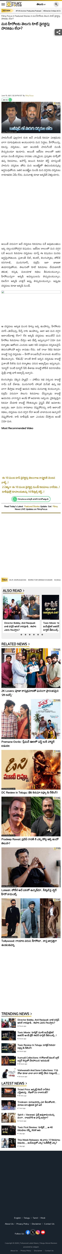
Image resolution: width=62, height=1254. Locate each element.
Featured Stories (22, 16)
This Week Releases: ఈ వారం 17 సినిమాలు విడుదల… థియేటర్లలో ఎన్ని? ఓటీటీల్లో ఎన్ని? (39, 1141)
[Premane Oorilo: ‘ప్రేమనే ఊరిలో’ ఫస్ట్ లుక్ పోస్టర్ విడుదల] (31, 719)
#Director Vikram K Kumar (40, 579)
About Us (9, 1224)
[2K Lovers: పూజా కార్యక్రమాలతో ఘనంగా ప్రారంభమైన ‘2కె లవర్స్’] (31, 668)
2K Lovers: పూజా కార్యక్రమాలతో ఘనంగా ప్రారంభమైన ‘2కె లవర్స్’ (30, 693)
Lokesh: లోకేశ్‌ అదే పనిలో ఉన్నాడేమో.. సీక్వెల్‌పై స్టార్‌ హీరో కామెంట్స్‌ (29, 892)
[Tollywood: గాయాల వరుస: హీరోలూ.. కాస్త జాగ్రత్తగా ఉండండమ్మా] (31, 918)
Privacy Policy (22, 1224)
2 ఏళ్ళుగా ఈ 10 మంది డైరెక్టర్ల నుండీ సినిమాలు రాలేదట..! (31, 487)
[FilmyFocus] (14, 4)
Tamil (35, 1218)
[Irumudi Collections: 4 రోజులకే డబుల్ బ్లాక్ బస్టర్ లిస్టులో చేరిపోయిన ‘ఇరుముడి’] (8, 1061)
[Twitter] (33, 1232)
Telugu (27, 1218)
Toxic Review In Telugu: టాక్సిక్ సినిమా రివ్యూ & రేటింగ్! (37, 1046)
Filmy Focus (6, 16)
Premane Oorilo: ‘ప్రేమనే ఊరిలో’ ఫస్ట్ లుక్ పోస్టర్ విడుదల (28, 743)
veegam (36, 1247)
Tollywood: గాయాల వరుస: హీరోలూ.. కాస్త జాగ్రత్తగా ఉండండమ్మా (29, 943)
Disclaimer (36, 1224)
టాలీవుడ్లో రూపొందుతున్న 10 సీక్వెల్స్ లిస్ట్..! (23, 491)
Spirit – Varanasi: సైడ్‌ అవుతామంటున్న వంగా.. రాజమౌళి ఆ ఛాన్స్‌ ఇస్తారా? (36, 1116)
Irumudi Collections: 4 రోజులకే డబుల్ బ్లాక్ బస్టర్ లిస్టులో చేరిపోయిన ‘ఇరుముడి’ (38, 1059)
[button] (21, 634)
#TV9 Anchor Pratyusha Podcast (28, 11)
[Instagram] (38, 1232)
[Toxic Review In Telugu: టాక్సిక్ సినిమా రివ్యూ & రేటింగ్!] (8, 1048)
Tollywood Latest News (29, 1243)
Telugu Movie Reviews (48, 1243)
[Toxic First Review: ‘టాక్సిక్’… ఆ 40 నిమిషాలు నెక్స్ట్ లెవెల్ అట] (8, 1130)
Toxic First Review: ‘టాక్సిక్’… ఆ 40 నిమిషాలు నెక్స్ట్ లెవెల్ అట (35, 1128)
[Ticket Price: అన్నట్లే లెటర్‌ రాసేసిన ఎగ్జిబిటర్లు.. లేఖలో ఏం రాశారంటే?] (8, 1092)
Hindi (43, 1218)
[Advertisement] (31, 63)
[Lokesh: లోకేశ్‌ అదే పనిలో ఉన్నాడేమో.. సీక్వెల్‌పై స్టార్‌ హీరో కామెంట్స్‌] (31, 867)
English (17, 1218)
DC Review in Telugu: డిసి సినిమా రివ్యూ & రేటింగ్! (29, 792)
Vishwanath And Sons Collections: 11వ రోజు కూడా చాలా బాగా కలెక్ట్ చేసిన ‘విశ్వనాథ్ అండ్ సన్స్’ (38, 1073)
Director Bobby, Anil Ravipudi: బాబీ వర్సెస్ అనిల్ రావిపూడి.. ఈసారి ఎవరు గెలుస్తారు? (20, 626)
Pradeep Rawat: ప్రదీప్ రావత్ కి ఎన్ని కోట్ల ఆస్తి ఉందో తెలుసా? (30, 841)
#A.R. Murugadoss (17, 579)
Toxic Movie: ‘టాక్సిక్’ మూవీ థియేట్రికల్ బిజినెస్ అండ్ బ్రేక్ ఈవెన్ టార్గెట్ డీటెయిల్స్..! (37, 1034)
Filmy (55, 506)
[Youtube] (43, 1232)
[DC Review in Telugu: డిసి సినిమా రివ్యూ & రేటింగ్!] (31, 770)
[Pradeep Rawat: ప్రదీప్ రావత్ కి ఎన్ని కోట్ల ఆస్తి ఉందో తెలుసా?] (31, 816)
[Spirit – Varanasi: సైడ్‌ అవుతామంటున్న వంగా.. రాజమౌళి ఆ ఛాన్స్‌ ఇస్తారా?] (8, 1118)
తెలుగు (40, 4)
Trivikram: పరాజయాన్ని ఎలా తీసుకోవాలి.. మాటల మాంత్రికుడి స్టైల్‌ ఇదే (37, 1103)
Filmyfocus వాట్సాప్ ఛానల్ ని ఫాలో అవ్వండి (33, 499)
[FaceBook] (28, 1232)
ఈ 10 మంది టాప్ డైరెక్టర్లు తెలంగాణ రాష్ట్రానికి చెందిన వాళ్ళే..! (28, 480)
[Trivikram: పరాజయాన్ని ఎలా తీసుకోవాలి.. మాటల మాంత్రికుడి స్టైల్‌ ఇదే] (8, 1105)
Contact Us (49, 1224)
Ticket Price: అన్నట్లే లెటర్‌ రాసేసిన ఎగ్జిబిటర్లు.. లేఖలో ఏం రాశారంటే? (34, 1091)
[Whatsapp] (10, 99)
